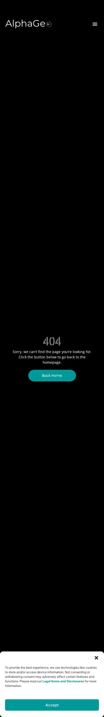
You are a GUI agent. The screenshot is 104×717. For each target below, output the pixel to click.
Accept (52, 705)
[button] (96, 657)
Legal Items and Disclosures (63, 681)
